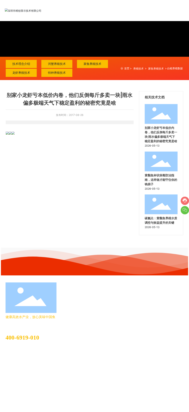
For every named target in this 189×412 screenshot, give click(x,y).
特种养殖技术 (57, 72)
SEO (42, 396)
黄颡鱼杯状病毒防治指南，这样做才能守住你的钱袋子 (161, 180)
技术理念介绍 (21, 64)
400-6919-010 (22, 337)
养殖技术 (138, 68)
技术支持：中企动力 (19, 396)
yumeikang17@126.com (20, 348)
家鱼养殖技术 (92, 64)
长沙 (34, 396)
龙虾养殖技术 (21, 72)
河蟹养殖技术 (57, 64)
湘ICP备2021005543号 (169, 395)
